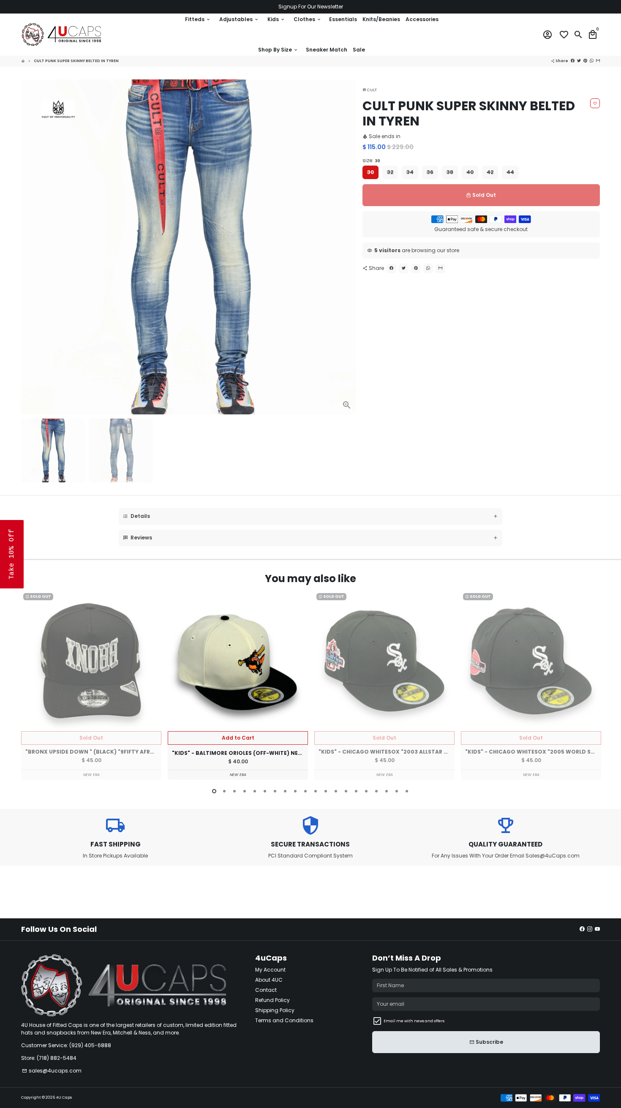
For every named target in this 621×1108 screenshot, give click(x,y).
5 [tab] (254, 791)
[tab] (310, 516)
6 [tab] (264, 791)
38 (450, 172)
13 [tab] (335, 791)
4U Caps (64, 1097)
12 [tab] (325, 791)
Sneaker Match (326, 49)
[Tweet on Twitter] (404, 268)
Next (347, 246)
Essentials (343, 19)
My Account (270, 969)
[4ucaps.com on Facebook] (582, 929)
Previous (29, 687)
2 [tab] (224, 791)
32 (390, 172)
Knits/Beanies (381, 19)
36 (430, 172)
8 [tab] (285, 791)
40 (470, 172)
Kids (276, 19)
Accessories (422, 19)
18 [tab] (386, 791)
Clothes (307, 19)
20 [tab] (406, 791)
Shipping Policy (274, 1010)
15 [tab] (356, 791)
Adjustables (239, 19)
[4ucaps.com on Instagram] (589, 929)
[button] (12, 554)
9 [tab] (295, 791)
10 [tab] (305, 791)
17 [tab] (376, 791)
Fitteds (198, 19)
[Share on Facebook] (391, 268)
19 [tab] (396, 791)
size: (371, 160)
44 (510, 172)
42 (490, 172)
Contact (266, 990)
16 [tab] (366, 791)
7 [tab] (275, 791)
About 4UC (269, 979)
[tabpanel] (91, 685)
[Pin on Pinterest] (416, 268)
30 (370, 172)
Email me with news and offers (414, 1021)
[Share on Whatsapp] (428, 268)
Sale (359, 49)
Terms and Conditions (284, 1020)
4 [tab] (244, 791)
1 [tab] (214, 791)
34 (410, 172)
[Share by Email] (440, 268)
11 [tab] (315, 791)
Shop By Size (278, 49)
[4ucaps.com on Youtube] (597, 929)
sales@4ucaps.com (52, 1070)
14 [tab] (346, 791)
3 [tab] (234, 791)
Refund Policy (272, 1000)
